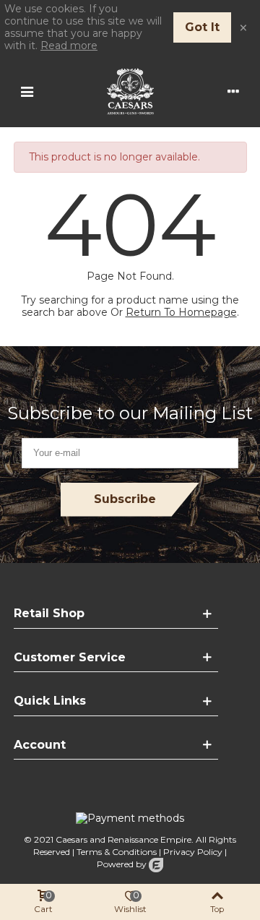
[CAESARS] (130, 91)
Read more (69, 45)
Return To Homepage (181, 312)
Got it (202, 27)
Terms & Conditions (117, 851)
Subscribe (125, 499)
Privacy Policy (192, 851)
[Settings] (233, 91)
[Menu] (27, 91)
